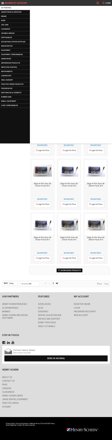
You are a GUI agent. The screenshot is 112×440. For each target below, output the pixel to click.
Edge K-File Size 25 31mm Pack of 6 (42, 184)
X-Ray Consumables (9, 105)
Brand (4, 16)
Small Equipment (8, 101)
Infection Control (9, 67)
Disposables (6, 37)
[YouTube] (14, 342)
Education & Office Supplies (13, 42)
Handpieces (6, 59)
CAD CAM (4, 25)
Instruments (7, 71)
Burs (3, 21)
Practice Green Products (12, 84)
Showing (26, 284)
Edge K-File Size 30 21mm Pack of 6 (69, 184)
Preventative (6, 88)
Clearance (5, 29)
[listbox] (14, 283)
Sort (5, 283)
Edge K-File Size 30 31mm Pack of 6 (42, 238)
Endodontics (7, 46)
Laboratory (6, 76)
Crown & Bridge (8, 33)
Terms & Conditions (22, 423)
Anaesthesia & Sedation (11, 12)
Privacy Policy (10, 423)
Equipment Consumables (12, 54)
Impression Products (10, 63)
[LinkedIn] (9, 342)
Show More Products (71, 270)
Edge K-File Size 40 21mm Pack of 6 (69, 238)
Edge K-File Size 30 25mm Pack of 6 (95, 184)
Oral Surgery (7, 80)
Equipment (5, 50)
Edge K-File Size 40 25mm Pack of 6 (95, 238)
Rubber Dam (6, 97)
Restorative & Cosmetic (11, 93)
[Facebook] (4, 342)
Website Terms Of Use (37, 423)
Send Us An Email (56, 358)
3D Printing (6, 8)
